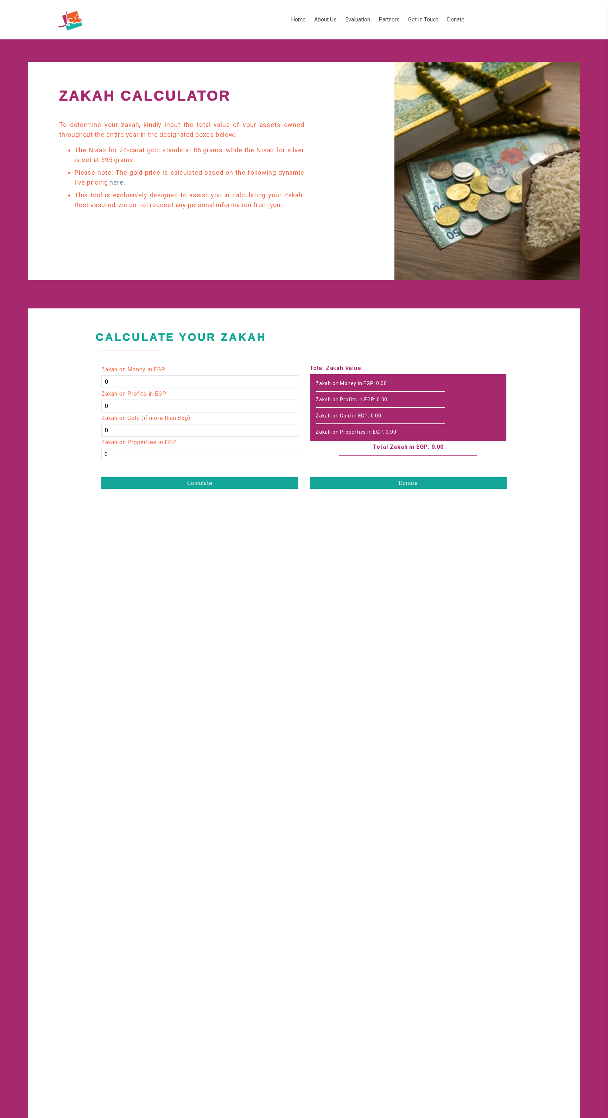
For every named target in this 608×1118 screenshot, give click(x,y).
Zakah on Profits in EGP (133, 393)
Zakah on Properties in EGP (138, 442)
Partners (389, 19)
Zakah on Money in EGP (133, 369)
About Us (325, 19)
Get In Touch (423, 19)
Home (298, 19)
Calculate (199, 483)
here (116, 182)
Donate (455, 19)
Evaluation (357, 19)
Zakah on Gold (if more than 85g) (145, 418)
